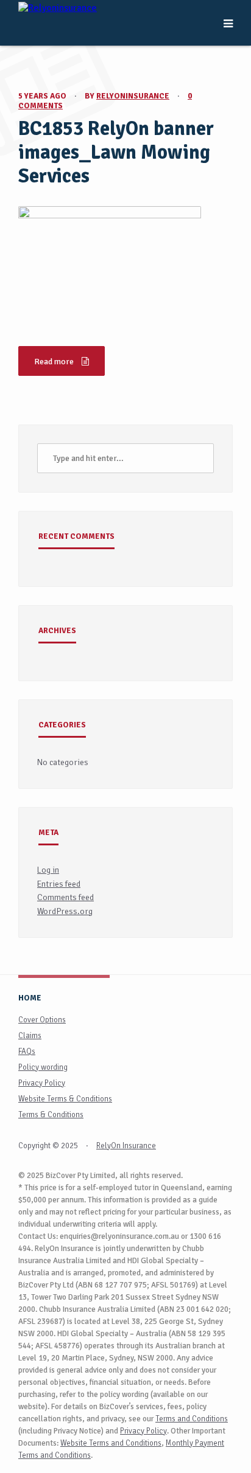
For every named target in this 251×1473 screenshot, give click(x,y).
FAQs (26, 1051)
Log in (48, 870)
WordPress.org (65, 911)
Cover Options (42, 1020)
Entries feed (58, 884)
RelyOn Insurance (126, 1146)
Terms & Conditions (50, 1115)
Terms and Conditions (191, 1419)
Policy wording (43, 1067)
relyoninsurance (132, 96)
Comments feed (65, 897)
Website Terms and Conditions (110, 1443)
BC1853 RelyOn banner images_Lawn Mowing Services (116, 152)
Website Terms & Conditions (65, 1099)
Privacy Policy (41, 1083)
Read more (55, 361)
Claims (29, 1036)
